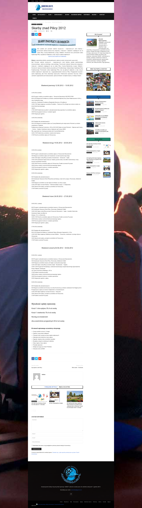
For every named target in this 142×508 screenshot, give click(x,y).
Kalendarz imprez (76, 14)
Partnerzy (41, 1)
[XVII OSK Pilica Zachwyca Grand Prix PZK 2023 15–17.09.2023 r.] (40, 396)
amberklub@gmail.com (76, 490)
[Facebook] (71, 494)
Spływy (67, 14)
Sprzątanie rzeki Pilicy (37, 367)
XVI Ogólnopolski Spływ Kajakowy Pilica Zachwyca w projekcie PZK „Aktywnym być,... (94, 159)
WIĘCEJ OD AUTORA (64, 387)
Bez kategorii (69, 401)
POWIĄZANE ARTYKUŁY (51, 387)
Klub (49, 14)
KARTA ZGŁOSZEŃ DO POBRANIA (57, 56)
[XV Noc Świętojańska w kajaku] (106, 167)
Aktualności (41, 14)
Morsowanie (58, 14)
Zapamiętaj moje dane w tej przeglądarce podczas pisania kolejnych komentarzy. (52, 445)
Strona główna (34, 22)
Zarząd (36, 1)
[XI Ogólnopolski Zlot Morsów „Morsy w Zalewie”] (90, 110)
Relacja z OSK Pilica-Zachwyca (93, 173)
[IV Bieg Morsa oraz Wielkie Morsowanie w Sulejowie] (90, 117)
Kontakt (102, 14)
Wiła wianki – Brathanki (77, 367)
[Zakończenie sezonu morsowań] (90, 124)
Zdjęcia (35, 18)
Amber (35, 31)
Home (33, 1)
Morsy (97, 125)
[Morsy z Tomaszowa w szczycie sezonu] (90, 103)
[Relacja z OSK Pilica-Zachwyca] (106, 174)
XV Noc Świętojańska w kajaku (93, 165)
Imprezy (88, 167)
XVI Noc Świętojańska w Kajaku (56, 403)
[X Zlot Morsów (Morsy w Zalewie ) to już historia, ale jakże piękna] (90, 131)
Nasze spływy (48, 22)
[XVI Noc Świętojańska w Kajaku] (57, 396)
